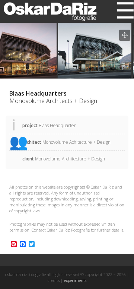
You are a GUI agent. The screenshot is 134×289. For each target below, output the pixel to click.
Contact (39, 230)
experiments (75, 280)
